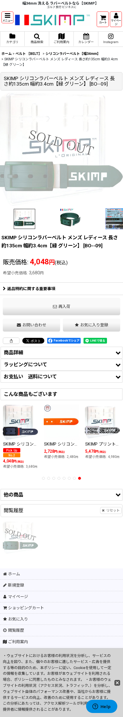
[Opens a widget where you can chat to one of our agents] (101, 707)
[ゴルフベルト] (61, 149)
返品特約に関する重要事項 (31, 288)
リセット (113, 510)
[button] (7, 17)
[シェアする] (11, 341)
